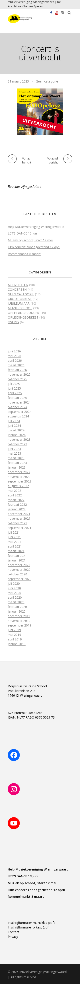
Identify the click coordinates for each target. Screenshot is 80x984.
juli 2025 (14, 384)
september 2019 (19, 625)
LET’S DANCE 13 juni (23, 233)
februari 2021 (17, 556)
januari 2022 (17, 509)
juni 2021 (14, 537)
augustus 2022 (18, 486)
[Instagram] (14, 789)
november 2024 (19, 402)
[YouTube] (14, 823)
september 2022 (19, 481)
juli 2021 (14, 532)
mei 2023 (14, 453)
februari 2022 (17, 504)
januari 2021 (17, 560)
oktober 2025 (17, 379)
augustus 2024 (18, 416)
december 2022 (19, 472)
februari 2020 (17, 607)
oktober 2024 (17, 407)
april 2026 (15, 360)
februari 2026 (17, 370)
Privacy (13, 936)
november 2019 (19, 621)
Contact (13, 932)
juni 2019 (14, 630)
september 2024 (19, 411)
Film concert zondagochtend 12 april (34, 247)
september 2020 (19, 579)
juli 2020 (14, 583)
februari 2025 (17, 398)
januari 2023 (17, 467)
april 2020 (15, 597)
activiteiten (18, 285)
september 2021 (19, 528)
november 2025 (19, 374)
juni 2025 (14, 388)
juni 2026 (14, 351)
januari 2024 (17, 435)
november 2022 (19, 477)
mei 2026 (14, 356)
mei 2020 (14, 593)
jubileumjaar (19, 303)
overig (13, 322)
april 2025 (15, 393)
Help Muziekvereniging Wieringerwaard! (36, 227)
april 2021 (15, 546)
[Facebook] (14, 755)
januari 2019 (17, 644)
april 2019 (15, 639)
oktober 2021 (17, 523)
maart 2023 (16, 458)
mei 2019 (14, 634)
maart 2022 (16, 500)
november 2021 (19, 518)
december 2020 (19, 565)
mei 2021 (14, 542)
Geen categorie (47, 81)
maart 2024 (16, 430)
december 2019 (19, 616)
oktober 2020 (17, 574)
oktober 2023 (17, 444)
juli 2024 (14, 421)
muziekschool (20, 308)
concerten (17, 289)
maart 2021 (16, 551)
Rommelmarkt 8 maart (24, 254)
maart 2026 (16, 365)
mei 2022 (14, 490)
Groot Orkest (20, 299)
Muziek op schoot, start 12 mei (30, 240)
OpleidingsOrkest (23, 317)
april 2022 (15, 495)
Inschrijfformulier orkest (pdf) (29, 927)
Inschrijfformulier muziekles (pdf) (31, 923)
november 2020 (19, 569)
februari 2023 (17, 463)
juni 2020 (14, 588)
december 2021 (19, 514)
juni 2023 (14, 449)
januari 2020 (17, 611)
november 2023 (19, 439)
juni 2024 (14, 425)
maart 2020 (16, 602)
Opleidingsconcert (24, 313)
